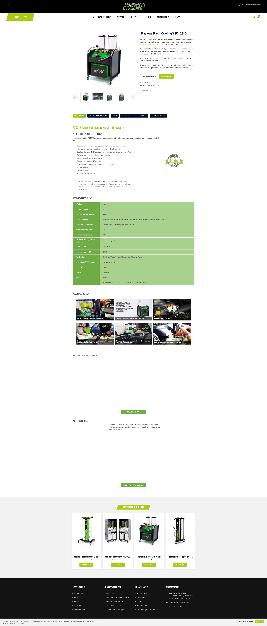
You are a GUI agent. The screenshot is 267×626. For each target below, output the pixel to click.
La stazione (78, 593)
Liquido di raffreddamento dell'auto (118, 597)
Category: (143, 85)
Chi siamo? (135, 17)
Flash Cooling (104, 17)
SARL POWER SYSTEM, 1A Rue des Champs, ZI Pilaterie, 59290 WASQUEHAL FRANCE (181, 595)
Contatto (177, 17)
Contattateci (141, 597)
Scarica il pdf (133, 412)
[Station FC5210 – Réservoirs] (121, 97)
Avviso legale (142, 606)
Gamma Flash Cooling (154, 85)
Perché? (77, 601)
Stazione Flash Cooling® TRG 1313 (180, 556)
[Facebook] (141, 91)
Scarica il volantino (133, 485)
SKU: (141, 83)
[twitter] (144, 91)
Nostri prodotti (20, 17)
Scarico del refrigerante (114, 606)
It (8, 4)
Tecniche (147, 17)
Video (115, 116)
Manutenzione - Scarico (114, 601)
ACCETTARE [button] (259, 621)
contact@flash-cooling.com (179, 602)
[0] (258, 15)
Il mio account (142, 593)
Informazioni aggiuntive (98, 116)
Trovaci (139, 601)
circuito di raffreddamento (149, 44)
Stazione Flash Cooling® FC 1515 (86, 556)
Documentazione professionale (134, 116)
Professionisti (163, 17)
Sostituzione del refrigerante (115, 610)
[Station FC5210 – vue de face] (110, 97)
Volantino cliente (158, 116)
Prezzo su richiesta (149, 76)
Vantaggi (121, 17)
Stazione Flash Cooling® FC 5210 (149, 556)
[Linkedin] (147, 91)
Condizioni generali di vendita (147, 610)
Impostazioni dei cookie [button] (245, 621)
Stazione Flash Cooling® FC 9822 (117, 556)
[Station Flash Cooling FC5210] (86, 97)
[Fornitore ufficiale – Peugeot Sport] (98, 97)
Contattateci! (166, 77)
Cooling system (111, 593)
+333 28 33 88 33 (175, 606)
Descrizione (79, 116)
